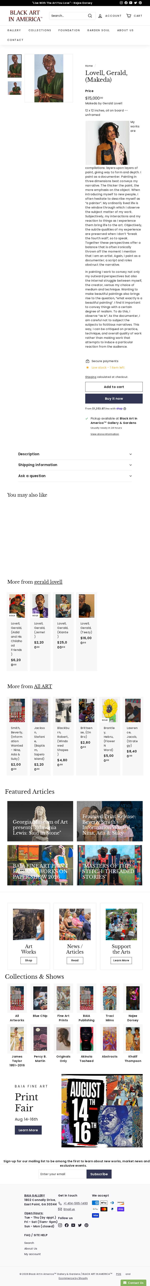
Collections (40, 30)
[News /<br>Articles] (75, 924)
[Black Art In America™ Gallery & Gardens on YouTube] (73, 1225)
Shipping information (37, 464)
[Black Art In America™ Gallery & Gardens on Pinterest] (86, 1225)
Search (29, 1243)
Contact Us (135, 1282)
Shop (28, 960)
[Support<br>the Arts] (121, 924)
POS (118, 1274)
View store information (105, 434)
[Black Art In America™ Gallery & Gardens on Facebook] (67, 1225)
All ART (43, 686)
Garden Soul (98, 30)
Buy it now (114, 398)
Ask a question (32, 475)
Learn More (121, 960)
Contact (15, 40)
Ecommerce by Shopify (73, 1278)
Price (89, 91)
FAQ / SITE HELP (36, 1235)
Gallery (14, 30)
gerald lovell (48, 582)
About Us (125, 30)
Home (89, 66)
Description (28, 454)
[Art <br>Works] (28, 924)
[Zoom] (49, 78)
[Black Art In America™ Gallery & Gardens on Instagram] (60, 1225)
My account (32, 1254)
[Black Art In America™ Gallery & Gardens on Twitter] (80, 1225)
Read (75, 960)
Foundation (69, 30)
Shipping (90, 377)
